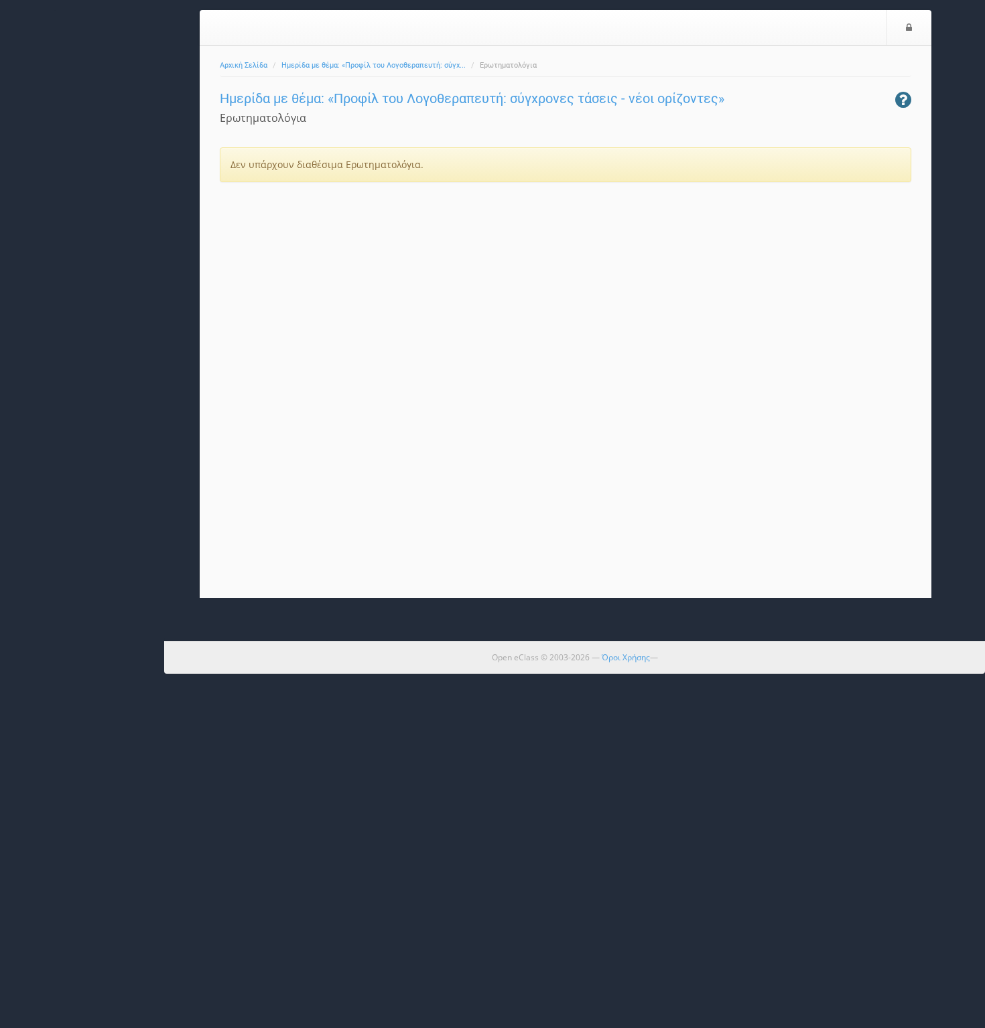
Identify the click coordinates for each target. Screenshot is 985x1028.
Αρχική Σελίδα (243, 65)
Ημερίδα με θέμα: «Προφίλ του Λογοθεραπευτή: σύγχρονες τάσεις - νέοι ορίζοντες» (472, 98)
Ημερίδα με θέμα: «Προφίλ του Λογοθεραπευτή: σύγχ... (373, 65)
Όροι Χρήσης (626, 657)
